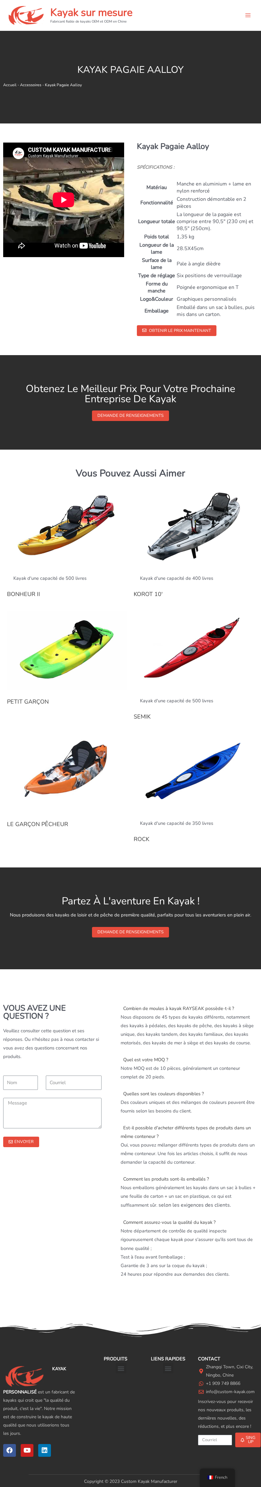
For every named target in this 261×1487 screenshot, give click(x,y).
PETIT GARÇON (28, 701)
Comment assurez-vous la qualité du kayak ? (169, 1222)
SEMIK (142, 716)
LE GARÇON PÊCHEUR (37, 824)
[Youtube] (27, 1450)
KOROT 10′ (148, 594)
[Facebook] (9, 1450)
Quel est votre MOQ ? (145, 1059)
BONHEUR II (23, 594)
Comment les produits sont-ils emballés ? (166, 1179)
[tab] (189, 1008)
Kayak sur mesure (91, 12)
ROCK (141, 839)
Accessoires (30, 85)
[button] (176, 330)
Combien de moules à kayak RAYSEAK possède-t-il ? (178, 1008)
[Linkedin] (44, 1450)
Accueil (10, 85)
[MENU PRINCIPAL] (248, 15)
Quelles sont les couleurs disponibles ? (163, 1094)
